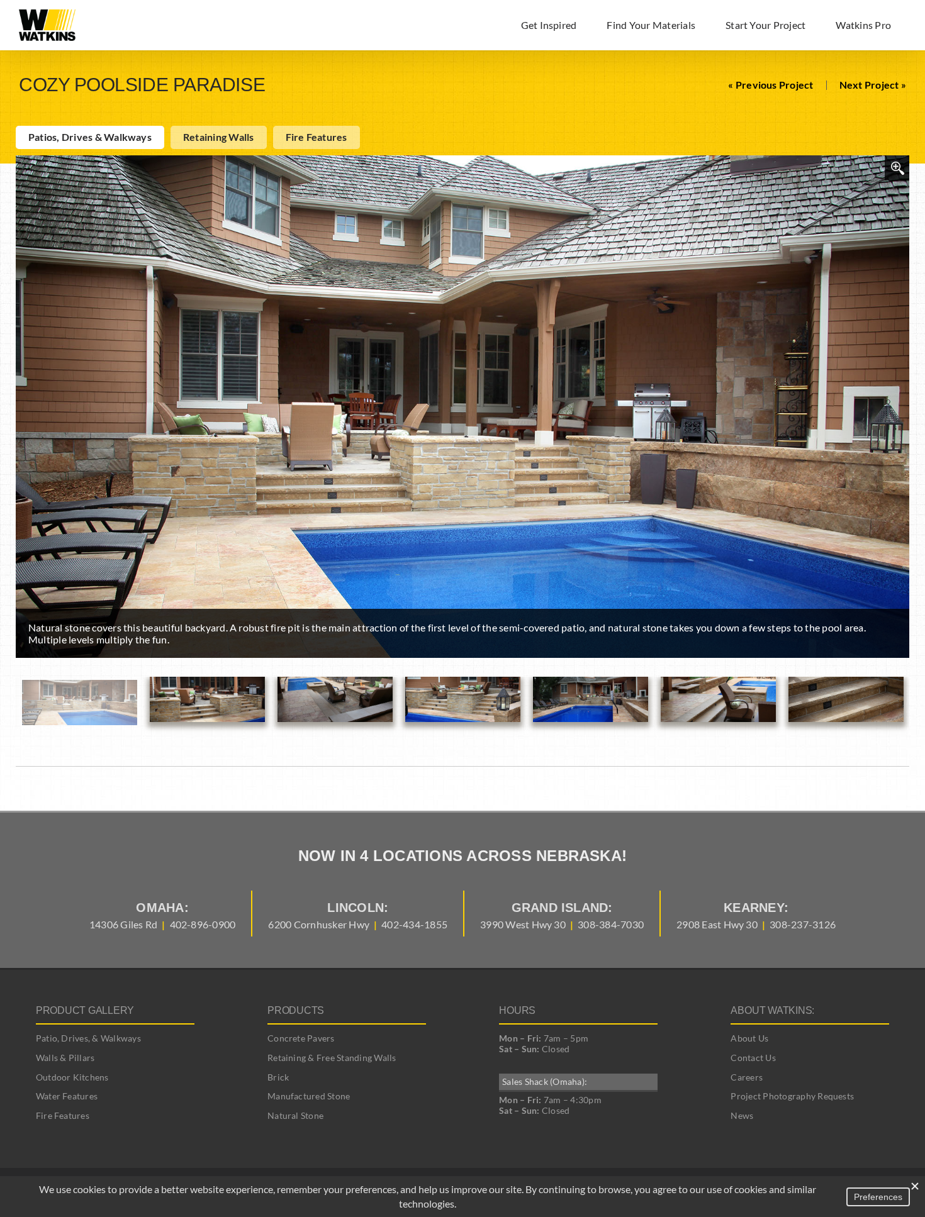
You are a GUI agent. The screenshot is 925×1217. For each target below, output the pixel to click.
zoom (897, 168)
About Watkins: (772, 1010)
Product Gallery (85, 1010)
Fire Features (62, 1115)
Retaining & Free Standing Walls (331, 1057)
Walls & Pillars (65, 1057)
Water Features (67, 1096)
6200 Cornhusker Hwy (318, 924)
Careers (747, 1077)
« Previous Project (770, 85)
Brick (278, 1077)
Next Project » (872, 85)
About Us (749, 1038)
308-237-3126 (803, 924)
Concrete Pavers (301, 1038)
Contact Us (753, 1057)
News (742, 1115)
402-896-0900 (203, 924)
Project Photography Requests (792, 1096)
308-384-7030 (611, 924)
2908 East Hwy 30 (717, 924)
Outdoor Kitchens (72, 1077)
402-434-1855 (414, 924)
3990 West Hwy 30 (523, 924)
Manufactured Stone (308, 1096)
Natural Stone (295, 1115)
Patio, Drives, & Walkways (88, 1038)
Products (295, 1010)
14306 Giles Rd (123, 924)
